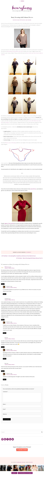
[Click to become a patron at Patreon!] (22, 451)
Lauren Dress (33, 188)
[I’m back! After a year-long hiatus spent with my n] (22, 468)
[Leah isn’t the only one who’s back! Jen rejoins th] (9, 468)
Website (5, 414)
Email (4, 409)
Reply (4, 294)
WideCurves (7, 266)
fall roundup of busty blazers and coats (15, 51)
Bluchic (31, 462)
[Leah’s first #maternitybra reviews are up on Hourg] (35, 468)
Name (4, 404)
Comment (5, 391)
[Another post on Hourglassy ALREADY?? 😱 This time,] (16, 468)
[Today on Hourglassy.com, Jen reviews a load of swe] (3, 468)
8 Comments (28, 252)
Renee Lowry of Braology (10, 142)
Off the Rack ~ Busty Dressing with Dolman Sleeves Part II (29, 258)
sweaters (7, 122)
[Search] (42, 432)
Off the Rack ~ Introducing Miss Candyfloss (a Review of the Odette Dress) (19, 255)
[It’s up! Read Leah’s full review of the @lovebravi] (41, 468)
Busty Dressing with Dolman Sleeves (22, 17)
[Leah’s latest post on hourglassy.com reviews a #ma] (28, 468)
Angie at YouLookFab (9, 223)
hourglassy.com (19, 462)
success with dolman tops (33, 120)
